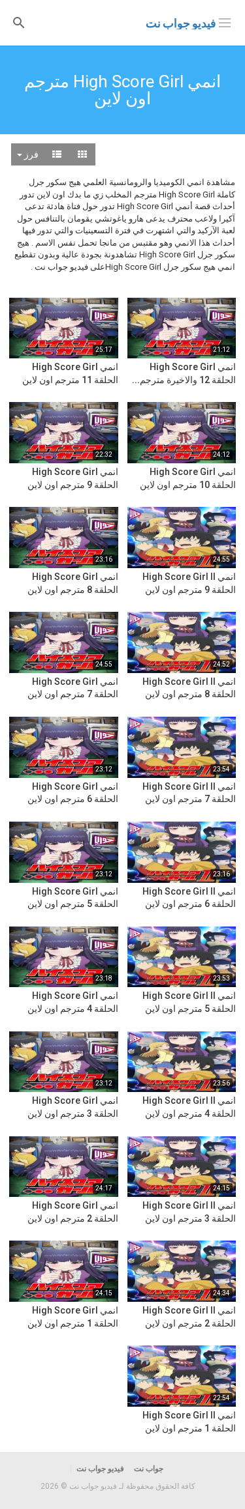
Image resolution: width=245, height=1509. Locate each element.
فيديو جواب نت (181, 23)
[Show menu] (224, 21)
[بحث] (19, 21)
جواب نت (148, 1468)
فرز (30, 154)
